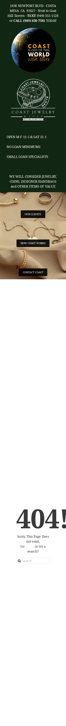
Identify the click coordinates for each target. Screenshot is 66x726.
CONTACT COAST (33, 272)
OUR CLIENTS (33, 214)
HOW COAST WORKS (33, 243)
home (29, 546)
